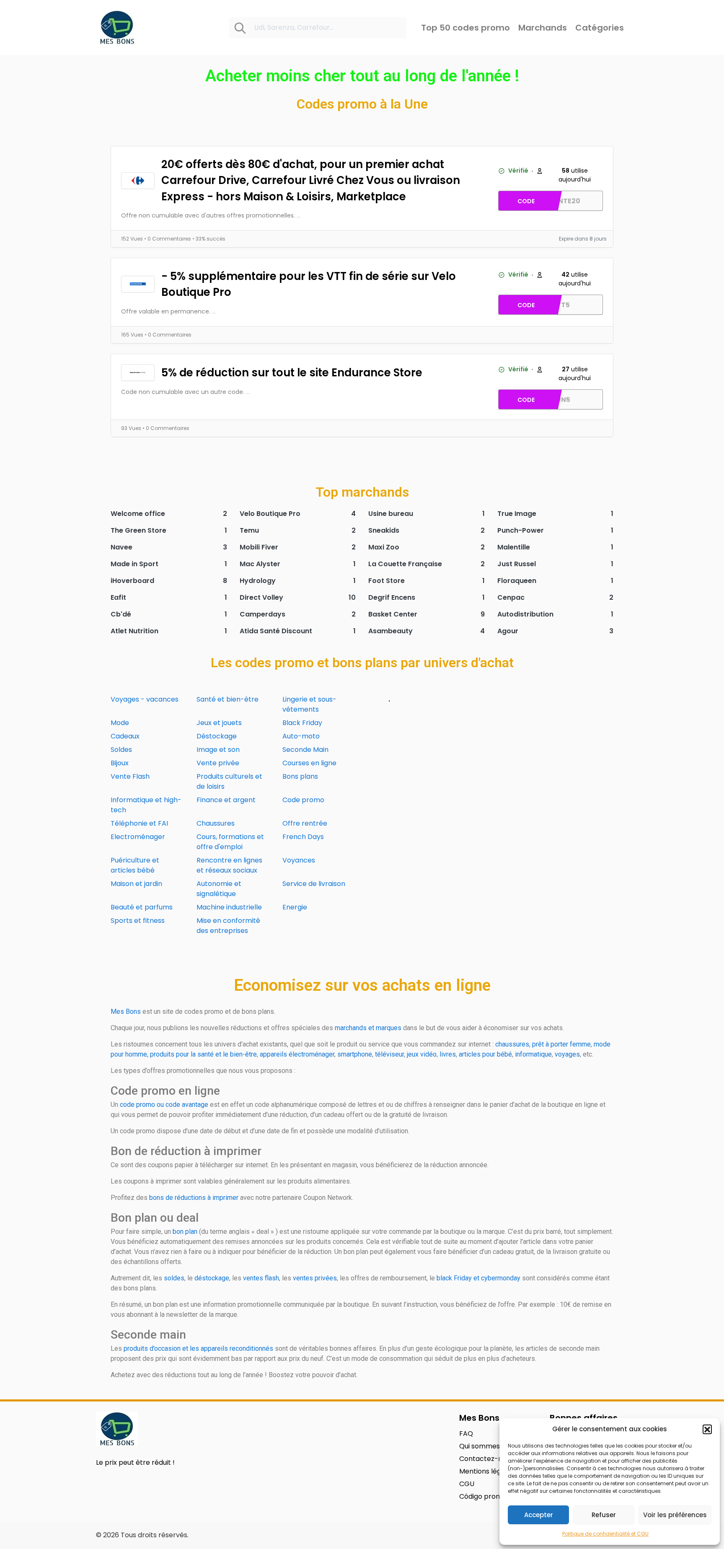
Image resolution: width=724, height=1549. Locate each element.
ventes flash (261, 1278)
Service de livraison (313, 883)
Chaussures (216, 823)
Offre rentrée (304, 823)
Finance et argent (226, 800)
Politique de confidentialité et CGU (605, 1533)
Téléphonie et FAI (139, 823)
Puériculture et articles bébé (135, 865)
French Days (303, 837)
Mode (120, 723)
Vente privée (218, 763)
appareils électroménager (297, 1054)
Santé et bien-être (228, 699)
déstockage (211, 1278)
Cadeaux (125, 736)
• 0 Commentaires (168, 238)
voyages (567, 1054)
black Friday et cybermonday (478, 1278)
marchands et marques (368, 1028)
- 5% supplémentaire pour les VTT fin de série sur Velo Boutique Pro (308, 284)
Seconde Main (305, 749)
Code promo (303, 800)
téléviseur (389, 1054)
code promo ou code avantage (164, 1105)
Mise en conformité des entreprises (228, 925)
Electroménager (138, 837)
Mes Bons (126, 1011)
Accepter (538, 1514)
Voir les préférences (675, 1514)
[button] (707, 1429)
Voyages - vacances (144, 699)
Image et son (218, 749)
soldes (174, 1278)
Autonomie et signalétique (219, 889)
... (298, 215)
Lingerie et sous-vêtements (309, 704)
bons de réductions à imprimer (193, 1198)
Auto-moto (301, 736)
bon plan (185, 1232)
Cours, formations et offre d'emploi (230, 842)
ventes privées (315, 1278)
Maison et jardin (136, 883)
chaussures (512, 1044)
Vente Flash (130, 776)
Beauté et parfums (142, 907)
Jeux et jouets (219, 723)
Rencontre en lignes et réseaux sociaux (229, 865)
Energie (294, 907)
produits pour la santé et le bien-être (203, 1054)
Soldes (121, 749)
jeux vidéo (422, 1054)
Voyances (298, 860)
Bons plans (300, 776)
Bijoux (120, 763)
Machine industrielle (229, 907)
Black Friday (302, 723)
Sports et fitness (138, 920)
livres (448, 1054)
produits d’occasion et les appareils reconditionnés (198, 1348)
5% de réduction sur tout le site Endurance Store (291, 372)
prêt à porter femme (561, 1044)
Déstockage (217, 736)
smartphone (354, 1054)
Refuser (604, 1514)
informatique (533, 1054)
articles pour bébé (485, 1054)
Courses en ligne (309, 763)
